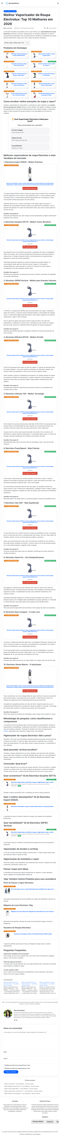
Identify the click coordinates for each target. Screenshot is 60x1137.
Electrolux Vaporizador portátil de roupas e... (46, 64)
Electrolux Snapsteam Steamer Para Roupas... (46, 74)
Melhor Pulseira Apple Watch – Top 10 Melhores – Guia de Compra (21, 1088)
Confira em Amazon (31, 188)
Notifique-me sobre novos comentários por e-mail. (17, 1065)
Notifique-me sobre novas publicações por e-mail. (17, 1068)
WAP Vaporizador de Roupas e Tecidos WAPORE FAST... (19, 54)
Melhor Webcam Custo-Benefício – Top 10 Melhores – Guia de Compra (22, 1093)
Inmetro (6, 731)
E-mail (6, 1058)
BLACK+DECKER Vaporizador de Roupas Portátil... (47, 94)
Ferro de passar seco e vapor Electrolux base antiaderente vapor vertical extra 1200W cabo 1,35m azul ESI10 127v (33, 889)
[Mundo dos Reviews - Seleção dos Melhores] (12, 3)
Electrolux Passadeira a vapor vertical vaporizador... (19, 84)
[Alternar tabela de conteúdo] (26, 43)
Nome (5, 1052)
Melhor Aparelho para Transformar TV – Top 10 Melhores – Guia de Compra (23, 1091)
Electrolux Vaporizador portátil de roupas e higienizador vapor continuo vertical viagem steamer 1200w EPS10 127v (30, 240)
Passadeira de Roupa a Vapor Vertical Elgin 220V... (19, 64)
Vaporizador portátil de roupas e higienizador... (46, 54)
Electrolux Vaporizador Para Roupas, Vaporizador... (19, 74)
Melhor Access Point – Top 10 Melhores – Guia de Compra (19, 1083)
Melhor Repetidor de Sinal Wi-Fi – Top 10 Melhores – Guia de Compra (22, 1086)
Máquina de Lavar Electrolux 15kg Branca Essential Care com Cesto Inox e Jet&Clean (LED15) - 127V (33, 911)
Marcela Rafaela (8, 28)
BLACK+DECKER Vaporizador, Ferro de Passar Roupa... (19, 94)
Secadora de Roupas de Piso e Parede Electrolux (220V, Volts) (33, 934)
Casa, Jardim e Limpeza (10, 11)
